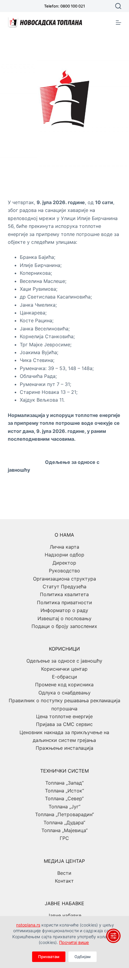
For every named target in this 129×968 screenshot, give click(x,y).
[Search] (118, 6)
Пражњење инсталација (64, 748)
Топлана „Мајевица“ (64, 830)
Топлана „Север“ (64, 798)
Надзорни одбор (64, 555)
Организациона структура (64, 579)
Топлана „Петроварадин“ (64, 814)
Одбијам (82, 956)
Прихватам (48, 956)
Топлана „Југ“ (64, 807)
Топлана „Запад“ (64, 783)
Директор (64, 563)
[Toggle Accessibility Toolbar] (113, 935)
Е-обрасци (64, 677)
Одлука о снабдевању (64, 693)
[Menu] (118, 22)
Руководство (64, 571)
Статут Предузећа (64, 587)
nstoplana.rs (28, 924)
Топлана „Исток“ (64, 791)
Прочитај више (74, 942)
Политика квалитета (64, 594)
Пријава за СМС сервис (64, 724)
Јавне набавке (64, 915)
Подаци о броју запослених (64, 626)
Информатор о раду (64, 610)
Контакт (64, 881)
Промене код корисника (64, 685)
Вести (64, 873)
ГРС (64, 838)
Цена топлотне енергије (64, 716)
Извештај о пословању (65, 618)
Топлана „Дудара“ (64, 822)
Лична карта (64, 547)
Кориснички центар (64, 669)
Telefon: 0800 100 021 (64, 6)
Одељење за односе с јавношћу (64, 661)
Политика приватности (64, 602)
